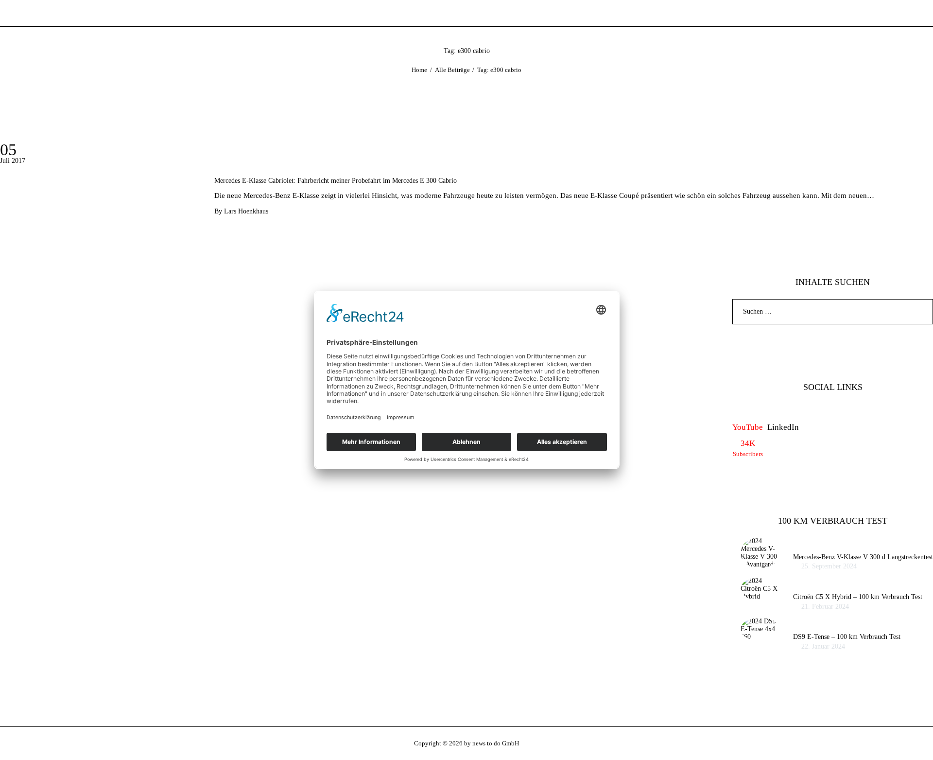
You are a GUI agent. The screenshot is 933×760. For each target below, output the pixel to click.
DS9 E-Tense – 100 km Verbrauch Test (846, 636)
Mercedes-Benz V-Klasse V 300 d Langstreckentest (863, 557)
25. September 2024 (829, 566)
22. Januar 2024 (823, 646)
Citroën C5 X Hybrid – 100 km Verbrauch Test (857, 597)
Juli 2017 (12, 160)
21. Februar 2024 (825, 606)
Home (419, 69)
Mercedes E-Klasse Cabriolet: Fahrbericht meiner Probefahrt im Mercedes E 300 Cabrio (335, 180)
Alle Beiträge (452, 69)
